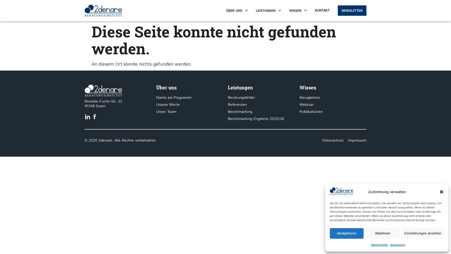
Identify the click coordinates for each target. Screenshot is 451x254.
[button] (441, 192)
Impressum (397, 245)
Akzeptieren (346, 233)
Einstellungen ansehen (422, 233)
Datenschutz (379, 245)
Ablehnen (382, 233)
